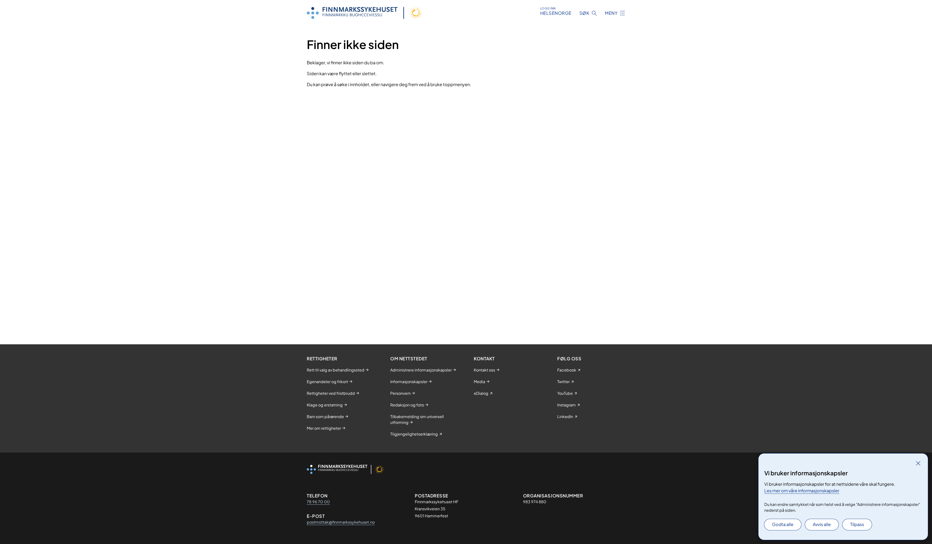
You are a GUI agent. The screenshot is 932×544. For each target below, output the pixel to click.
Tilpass (857, 524)
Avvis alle (822, 524)
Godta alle (782, 524)
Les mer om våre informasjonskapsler (801, 490)
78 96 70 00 (318, 501)
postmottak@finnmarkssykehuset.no (341, 522)
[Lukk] (918, 463)
